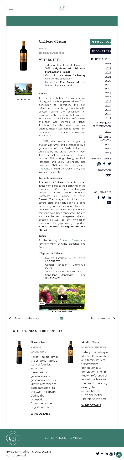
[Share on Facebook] (98, 197)
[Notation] (108, 175)
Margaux (44, 48)
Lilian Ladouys (71, 165)
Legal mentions (54, 437)
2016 (108, 97)
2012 (108, 113)
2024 (108, 64)
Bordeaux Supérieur (93, 347)
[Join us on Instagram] (116, 453)
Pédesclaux (45, 168)
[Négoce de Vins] (62, 8)
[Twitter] (109, 163)
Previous (18, 89)
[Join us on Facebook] (102, 453)
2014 (108, 105)
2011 (108, 118)
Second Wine (38, 352)
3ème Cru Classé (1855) (52, 53)
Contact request (103, 51)
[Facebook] (104, 163)
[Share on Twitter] (103, 197)
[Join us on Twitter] (97, 453)
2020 (108, 80)
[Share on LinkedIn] (109, 197)
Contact (76, 437)
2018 (108, 89)
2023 (108, 68)
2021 (108, 76)
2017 (108, 93)
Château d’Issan (69, 240)
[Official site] (99, 163)
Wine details (40, 413)
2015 (108, 101)
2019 (108, 85)
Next (28, 89)
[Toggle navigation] (10, 8)
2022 (108, 72)
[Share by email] (109, 202)
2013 (108, 109)
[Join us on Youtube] (111, 453)
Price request (103, 41)
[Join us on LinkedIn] (106, 453)
